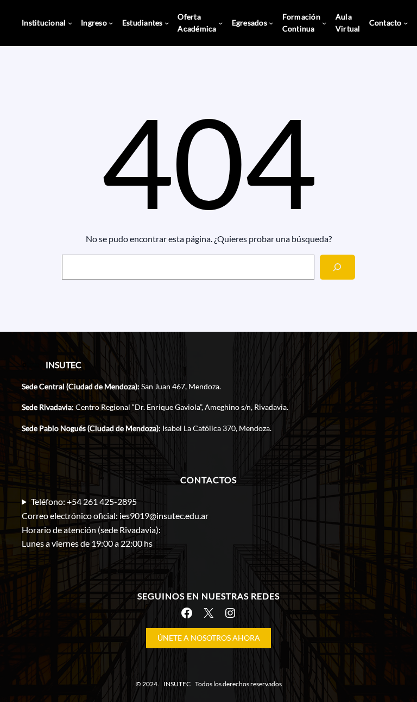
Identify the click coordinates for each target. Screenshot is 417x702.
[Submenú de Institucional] (70, 23)
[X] (208, 612)
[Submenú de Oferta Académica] (220, 23)
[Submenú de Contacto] (405, 23)
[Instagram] (230, 612)
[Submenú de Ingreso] (111, 23)
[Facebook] (186, 612)
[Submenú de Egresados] (271, 23)
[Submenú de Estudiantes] (167, 23)
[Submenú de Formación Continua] (324, 23)
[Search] (337, 267)
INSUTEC (63, 364)
